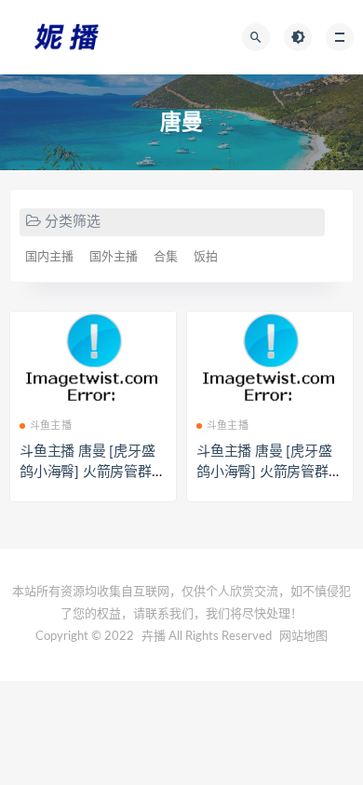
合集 (166, 257)
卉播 (153, 637)
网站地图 (303, 637)
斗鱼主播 (51, 425)
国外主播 (113, 257)
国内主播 (49, 257)
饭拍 (206, 257)
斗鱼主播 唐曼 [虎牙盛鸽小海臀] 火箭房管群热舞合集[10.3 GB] (93, 472)
